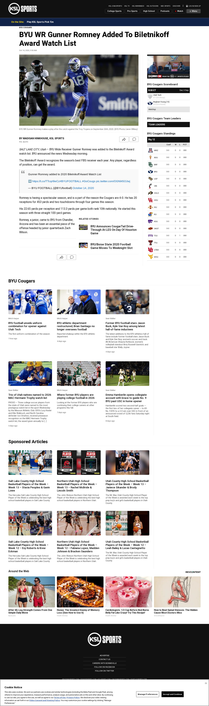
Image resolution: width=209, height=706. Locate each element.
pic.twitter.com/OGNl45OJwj (113, 181)
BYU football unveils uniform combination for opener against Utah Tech (27, 326)
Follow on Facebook (104, 667)
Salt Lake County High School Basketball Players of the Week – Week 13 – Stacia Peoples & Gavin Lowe (29, 486)
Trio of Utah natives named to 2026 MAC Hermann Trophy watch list (29, 396)
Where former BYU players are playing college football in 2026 (76, 396)
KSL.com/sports (115, 6)
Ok (206, 683)
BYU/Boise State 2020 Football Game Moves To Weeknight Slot (112, 246)
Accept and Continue (172, 694)
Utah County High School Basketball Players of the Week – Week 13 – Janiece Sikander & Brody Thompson (127, 486)
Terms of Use (60, 697)
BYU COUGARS (25, 27)
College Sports (114, 11)
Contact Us (104, 659)
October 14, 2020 (83, 188)
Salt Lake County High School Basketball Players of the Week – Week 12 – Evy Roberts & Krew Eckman (28, 546)
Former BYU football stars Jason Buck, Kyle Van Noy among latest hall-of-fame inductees (125, 326)
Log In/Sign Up (194, 6)
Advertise (104, 655)
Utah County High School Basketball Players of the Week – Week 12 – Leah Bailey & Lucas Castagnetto (127, 545)
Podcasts (165, 11)
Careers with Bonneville (104, 663)
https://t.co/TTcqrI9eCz (46, 181)
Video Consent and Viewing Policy (44, 700)
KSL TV (127, 6)
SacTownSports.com (120, 679)
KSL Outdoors (152, 6)
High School (149, 11)
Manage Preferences (147, 694)
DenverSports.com (88, 679)
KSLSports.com (104, 679)
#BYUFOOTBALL (70, 181)
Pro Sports (132, 11)
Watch (180, 11)
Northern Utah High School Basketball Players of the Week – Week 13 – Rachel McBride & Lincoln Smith (77, 486)
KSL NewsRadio (138, 6)
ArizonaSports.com (70, 679)
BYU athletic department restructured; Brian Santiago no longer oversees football (76, 326)
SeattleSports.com (139, 679)
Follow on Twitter (104, 671)
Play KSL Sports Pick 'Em (40, 22)
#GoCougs (88, 181)
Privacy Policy (73, 697)
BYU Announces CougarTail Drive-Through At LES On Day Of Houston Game (114, 230)
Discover (176, 6)
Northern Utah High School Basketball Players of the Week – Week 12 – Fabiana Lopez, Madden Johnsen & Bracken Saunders (78, 546)
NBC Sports (165, 6)
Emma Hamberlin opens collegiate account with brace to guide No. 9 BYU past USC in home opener (126, 398)
